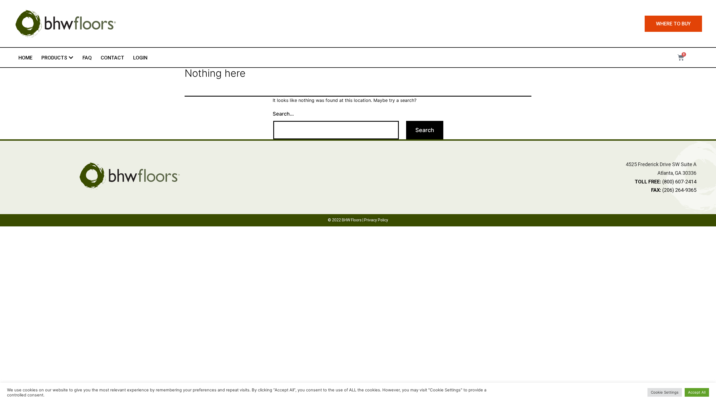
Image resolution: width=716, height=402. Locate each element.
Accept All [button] (697, 392)
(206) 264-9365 (673, 190)
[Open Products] (71, 57)
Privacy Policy (376, 220)
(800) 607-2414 (665, 182)
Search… (283, 114)
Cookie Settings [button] (665, 392)
